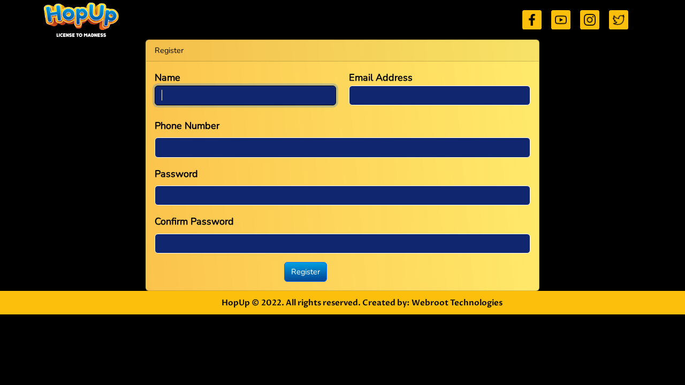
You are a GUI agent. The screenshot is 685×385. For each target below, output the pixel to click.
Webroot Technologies (457, 302)
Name (167, 77)
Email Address (381, 77)
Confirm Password (194, 221)
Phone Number (187, 125)
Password (176, 173)
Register (305, 271)
